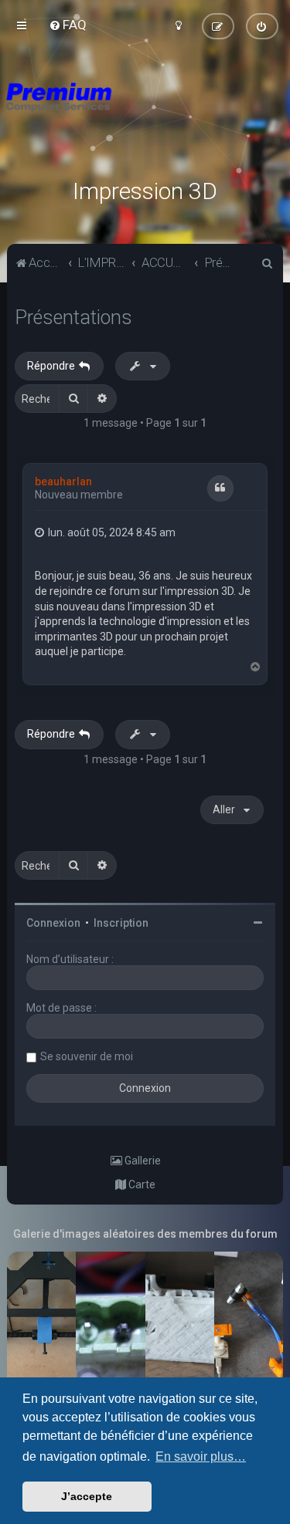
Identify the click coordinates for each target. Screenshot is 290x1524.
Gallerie (141, 1160)
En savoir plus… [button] (200, 1456)
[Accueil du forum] (145, 115)
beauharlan (63, 481)
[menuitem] (67, 24)
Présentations (73, 317)
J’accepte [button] (86, 1496)
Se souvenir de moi (86, 1056)
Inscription (121, 923)
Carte (140, 1184)
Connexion (53, 923)
